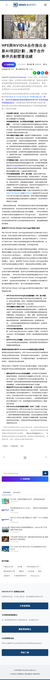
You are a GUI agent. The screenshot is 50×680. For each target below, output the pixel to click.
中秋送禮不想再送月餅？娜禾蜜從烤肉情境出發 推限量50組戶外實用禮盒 (29, 538)
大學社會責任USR (32, 567)
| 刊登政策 (13, 674)
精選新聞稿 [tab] (6, 492)
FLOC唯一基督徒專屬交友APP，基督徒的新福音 (27, 499)
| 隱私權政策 (28, 674)
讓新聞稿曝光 (25, 629)
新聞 (30, 64)
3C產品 (30, 69)
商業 (12, 69)
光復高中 (7, 576)
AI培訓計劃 (14, 446)
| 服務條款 (20, 674)
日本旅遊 (31, 571)
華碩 (40, 571)
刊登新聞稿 (25, 605)
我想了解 (25, 652)
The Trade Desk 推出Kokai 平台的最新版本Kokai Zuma (28, 548)
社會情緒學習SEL (20, 576)
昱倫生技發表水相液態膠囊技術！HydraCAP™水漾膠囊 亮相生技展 (28, 528)
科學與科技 (22, 69)
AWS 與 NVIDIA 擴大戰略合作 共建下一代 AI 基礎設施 (29, 518)
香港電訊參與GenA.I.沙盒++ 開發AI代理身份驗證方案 (29, 509)
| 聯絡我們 (36, 674)
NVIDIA (5, 446)
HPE (22, 446)
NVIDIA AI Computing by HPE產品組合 (23, 97)
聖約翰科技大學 (9, 571)
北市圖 (19, 567)
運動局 (21, 571)
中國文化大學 (8, 567)
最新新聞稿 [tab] (16, 492)
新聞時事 (38, 64)
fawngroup (35, 576)
